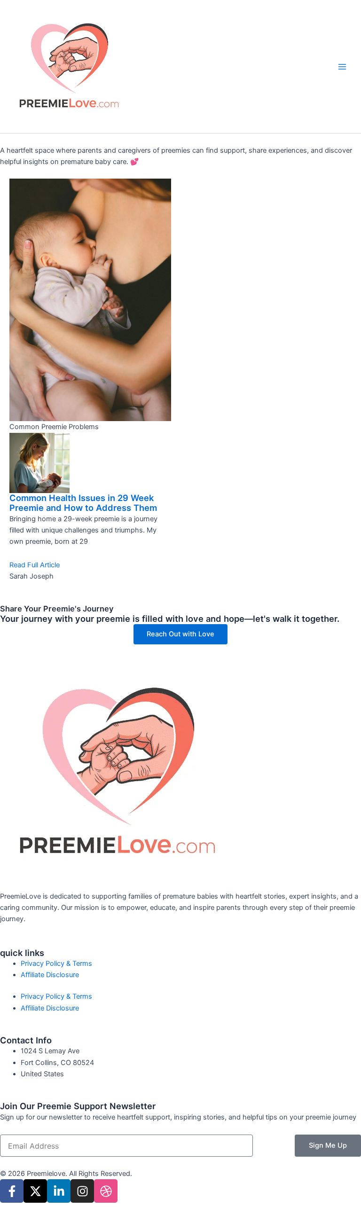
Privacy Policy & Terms (56, 963)
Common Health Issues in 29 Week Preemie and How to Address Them (83, 503)
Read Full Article (34, 565)
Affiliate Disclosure (50, 975)
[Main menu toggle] (342, 66)
